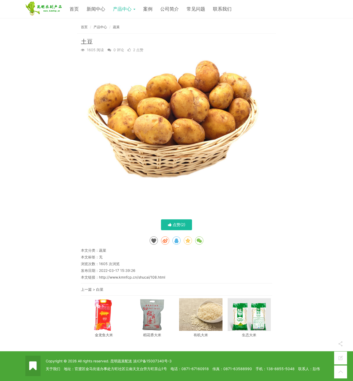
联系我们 (222, 9)
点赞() (178, 224)
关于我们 (53, 369)
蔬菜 (116, 27)
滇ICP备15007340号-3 (152, 361)
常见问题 (196, 9)
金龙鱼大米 (104, 335)
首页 (74, 9)
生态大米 (249, 335)
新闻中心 (96, 9)
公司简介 (169, 9)
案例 (147, 9)
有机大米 (201, 335)
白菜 (99, 289)
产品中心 (123, 9)
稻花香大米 (152, 335)
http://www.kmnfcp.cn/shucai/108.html (132, 277)
